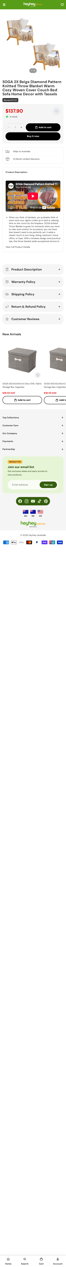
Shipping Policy (22, 294)
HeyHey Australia (37, 535)
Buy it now (33, 136)
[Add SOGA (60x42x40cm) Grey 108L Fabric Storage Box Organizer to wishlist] (38, 375)
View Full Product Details (18, 247)
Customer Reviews (25, 319)
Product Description (26, 269)
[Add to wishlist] (56, 111)
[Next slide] (60, 371)
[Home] (8, 1259)
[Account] (57, 1259)
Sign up (48, 484)
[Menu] (4, 4)
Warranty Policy (23, 282)
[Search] (24, 1259)
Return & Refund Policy (28, 307)
